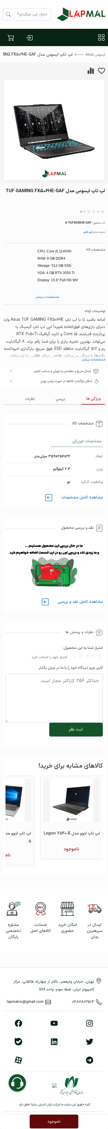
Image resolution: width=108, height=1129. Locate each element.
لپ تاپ (87, 232)
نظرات (30, 399)
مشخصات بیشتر (47, 297)
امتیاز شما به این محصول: (83, 648)
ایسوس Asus (95, 54)
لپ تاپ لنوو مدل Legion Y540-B (72, 833)
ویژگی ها (93, 399)
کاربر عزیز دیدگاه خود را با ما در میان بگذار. (70, 668)
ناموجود (54, 1122)
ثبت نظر (76, 729)
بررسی (60, 399)
